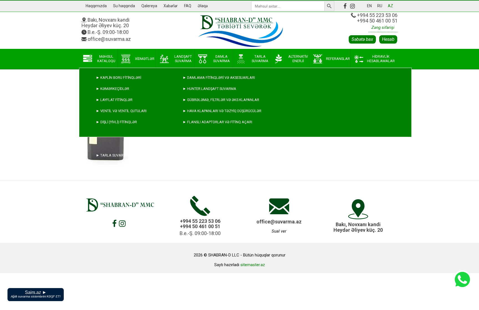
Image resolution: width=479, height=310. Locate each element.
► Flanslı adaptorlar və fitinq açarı (217, 122)
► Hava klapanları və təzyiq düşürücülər (222, 111)
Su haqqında (124, 6)
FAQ (187, 6)
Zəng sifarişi (382, 27)
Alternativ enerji (298, 58)
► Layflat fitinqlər (114, 100)
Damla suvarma (221, 58)
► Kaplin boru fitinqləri (118, 77)
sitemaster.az (252, 264)
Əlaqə (203, 6)
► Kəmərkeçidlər (112, 89)
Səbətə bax (362, 39)
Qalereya (149, 6)
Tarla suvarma (260, 58)
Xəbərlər (171, 6)
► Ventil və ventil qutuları (121, 111)
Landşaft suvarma (183, 58)
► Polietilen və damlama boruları (128, 166)
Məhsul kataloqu (106, 58)
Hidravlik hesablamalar (381, 58)
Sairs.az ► (35, 294)
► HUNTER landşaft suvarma (209, 89)
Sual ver (279, 231)
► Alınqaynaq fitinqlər (118, 177)
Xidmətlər (144, 59)
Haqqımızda (96, 6)
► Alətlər (106, 200)
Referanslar (338, 59)
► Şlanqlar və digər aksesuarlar (128, 188)
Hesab (388, 39)
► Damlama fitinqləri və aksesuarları (219, 77)
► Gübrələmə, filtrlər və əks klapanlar (221, 100)
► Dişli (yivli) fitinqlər (116, 122)
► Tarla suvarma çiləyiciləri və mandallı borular (143, 155)
